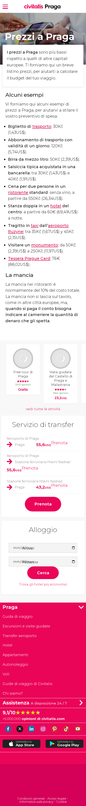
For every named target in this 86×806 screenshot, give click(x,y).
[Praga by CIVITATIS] (34, 7)
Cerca (43, 572)
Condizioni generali (31, 798)
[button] (5, 6)
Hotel (7, 645)
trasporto (41, 126)
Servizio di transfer (43, 424)
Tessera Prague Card (29, 258)
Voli (6, 674)
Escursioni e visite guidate (26, 626)
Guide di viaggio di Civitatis (27, 683)
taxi (34, 225)
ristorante (18, 192)
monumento (44, 244)
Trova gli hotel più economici (43, 584)
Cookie (61, 801)
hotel (55, 205)
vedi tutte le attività (43, 409)
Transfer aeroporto (20, 635)
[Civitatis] (43, 781)
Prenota (59, 442)
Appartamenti (15, 655)
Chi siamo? (13, 693)
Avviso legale (56, 798)
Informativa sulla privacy (36, 801)
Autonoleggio (15, 664)
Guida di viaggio (18, 616)
